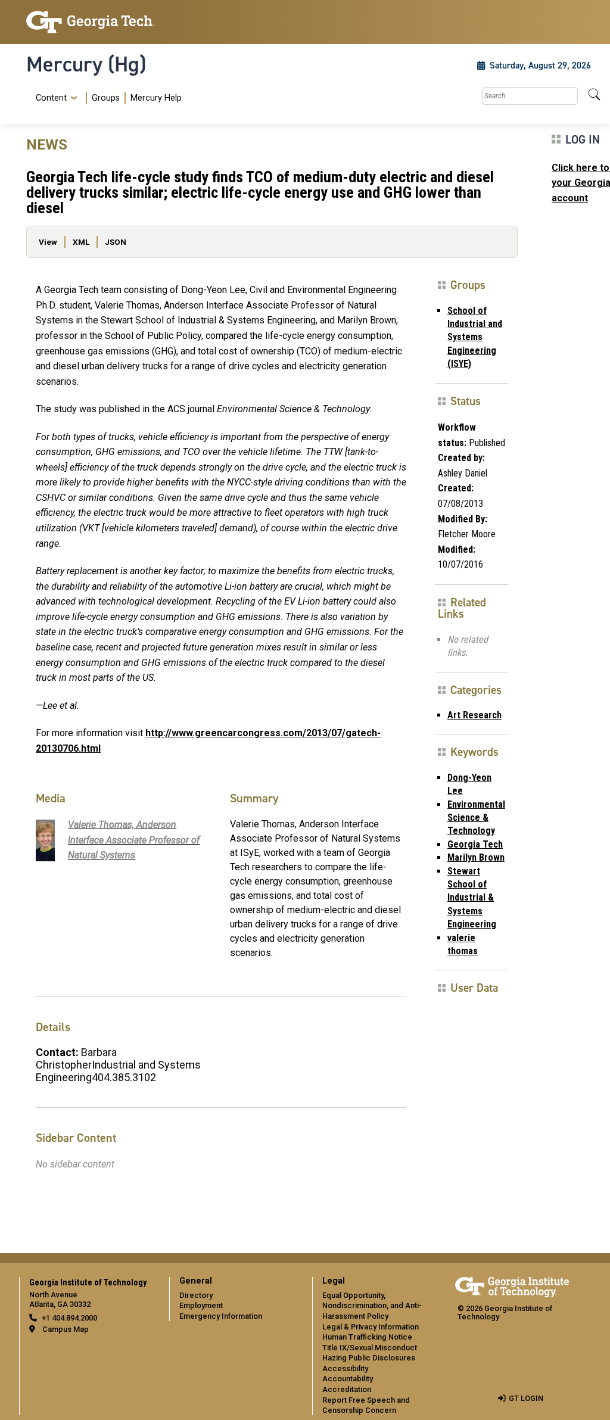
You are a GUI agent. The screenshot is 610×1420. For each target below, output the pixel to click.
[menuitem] (106, 98)
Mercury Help (156, 98)
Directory (196, 1295)
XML (81, 242)
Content (51, 98)
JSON (115, 242)
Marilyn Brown (476, 857)
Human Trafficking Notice (367, 1336)
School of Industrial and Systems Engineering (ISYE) (474, 337)
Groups (106, 98)
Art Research (474, 715)
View (48, 242)
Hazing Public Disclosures (368, 1357)
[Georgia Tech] (90, 22)
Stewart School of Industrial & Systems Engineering (471, 897)
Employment (201, 1305)
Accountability (347, 1378)
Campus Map (65, 1329)
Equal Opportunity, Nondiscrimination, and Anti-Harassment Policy (372, 1306)
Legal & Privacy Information (370, 1326)
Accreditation (346, 1389)
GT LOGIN (526, 1398)
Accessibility (345, 1368)
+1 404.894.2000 (69, 1317)
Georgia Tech (475, 844)
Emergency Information (220, 1316)
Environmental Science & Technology (476, 818)
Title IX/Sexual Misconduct (369, 1347)
